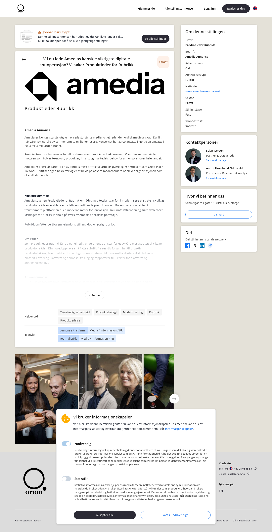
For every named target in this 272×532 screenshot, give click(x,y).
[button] (255, 8)
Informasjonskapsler (216, 520)
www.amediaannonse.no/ (202, 91)
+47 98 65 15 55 (243, 468)
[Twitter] (195, 245)
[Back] (24, 59)
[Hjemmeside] (46, 481)
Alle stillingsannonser (179, 8)
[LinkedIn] (202, 245)
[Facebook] (187, 245)
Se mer (96, 295)
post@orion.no (236, 474)
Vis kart (219, 214)
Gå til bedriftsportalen (245, 520)
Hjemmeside (146, 8)
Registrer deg (236, 8)
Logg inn (210, 8)
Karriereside (22, 520)
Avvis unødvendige (175, 515)
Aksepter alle (105, 515)
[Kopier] (210, 245)
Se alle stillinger (155, 39)
